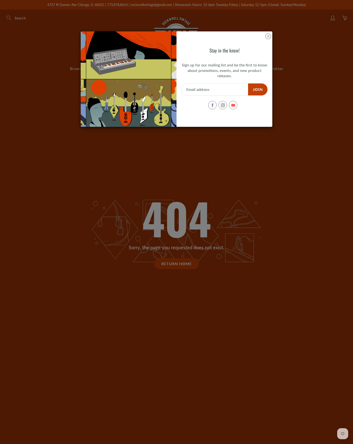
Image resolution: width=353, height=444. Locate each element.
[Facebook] (212, 105)
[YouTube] (233, 105)
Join (258, 89)
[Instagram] (223, 105)
